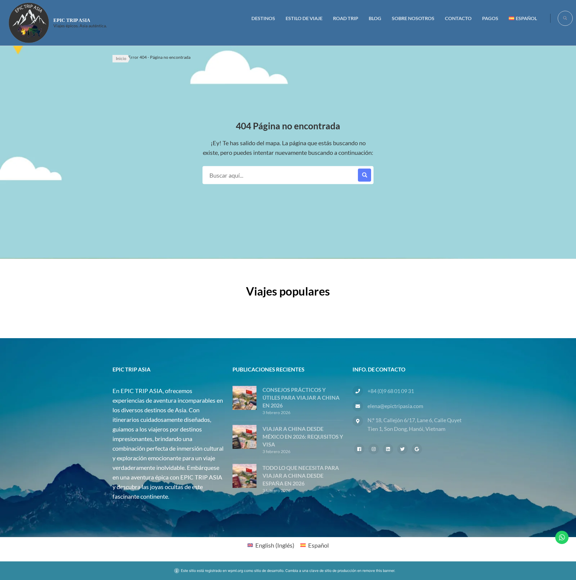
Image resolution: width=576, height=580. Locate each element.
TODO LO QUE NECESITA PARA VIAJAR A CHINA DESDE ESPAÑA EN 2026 (300, 475)
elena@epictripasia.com (395, 406)
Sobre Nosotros (413, 18)
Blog (375, 18)
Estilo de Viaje (304, 18)
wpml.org (235, 570)
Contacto (458, 18)
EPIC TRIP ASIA (71, 20)
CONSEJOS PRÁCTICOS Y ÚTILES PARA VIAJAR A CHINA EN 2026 (301, 397)
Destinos (263, 18)
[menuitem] (523, 18)
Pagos (490, 18)
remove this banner (378, 570)
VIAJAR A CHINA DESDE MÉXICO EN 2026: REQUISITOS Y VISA (302, 436)
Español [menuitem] (318, 545)
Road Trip (345, 18)
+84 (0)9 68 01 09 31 (391, 391)
